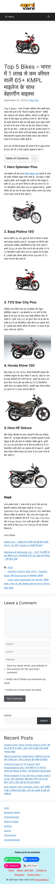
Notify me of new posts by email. (24, 690)
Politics (8, 826)
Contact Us (41, 870)
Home (11, 870)
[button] (48, 17)
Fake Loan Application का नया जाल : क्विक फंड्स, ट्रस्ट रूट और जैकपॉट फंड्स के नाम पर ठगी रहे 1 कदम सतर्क (27, 583)
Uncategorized (12, 839)
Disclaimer (20, 874)
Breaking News (12, 812)
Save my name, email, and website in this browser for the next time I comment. (27, 669)
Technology (10, 835)
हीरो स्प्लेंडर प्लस (31, 173)
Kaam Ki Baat (11, 821)
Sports (7, 830)
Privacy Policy (33, 874)
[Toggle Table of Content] (33, 158)
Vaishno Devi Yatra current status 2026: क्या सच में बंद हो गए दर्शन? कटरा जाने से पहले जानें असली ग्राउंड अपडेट (27, 748)
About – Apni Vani (25, 870)
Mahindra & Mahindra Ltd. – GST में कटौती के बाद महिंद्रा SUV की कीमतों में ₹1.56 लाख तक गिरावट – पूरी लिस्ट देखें (27, 555)
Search (7, 715)
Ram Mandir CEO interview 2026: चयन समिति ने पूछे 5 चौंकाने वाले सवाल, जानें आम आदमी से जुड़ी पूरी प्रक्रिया (27, 790)
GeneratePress (41, 879)
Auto (10, 567)
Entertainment (11, 817)
